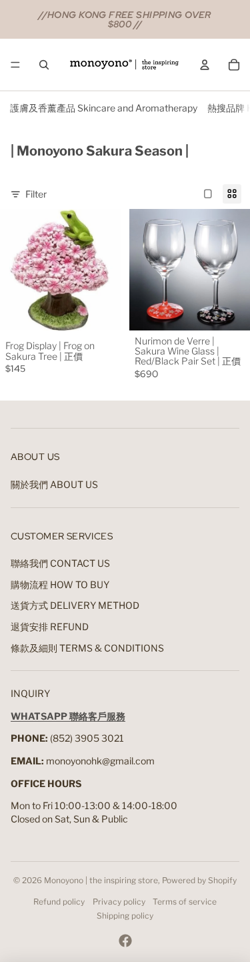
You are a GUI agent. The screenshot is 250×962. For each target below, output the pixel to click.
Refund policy (59, 902)
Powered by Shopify (199, 880)
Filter (36, 194)
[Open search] (44, 64)
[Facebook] (125, 941)
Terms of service (185, 902)
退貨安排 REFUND (50, 626)
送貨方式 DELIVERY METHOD (75, 605)
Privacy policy (119, 902)
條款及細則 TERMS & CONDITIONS (87, 648)
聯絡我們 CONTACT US (60, 563)
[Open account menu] (204, 64)
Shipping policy (125, 916)
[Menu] (15, 64)
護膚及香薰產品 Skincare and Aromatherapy (103, 107)
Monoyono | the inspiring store (101, 880)
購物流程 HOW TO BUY (60, 584)
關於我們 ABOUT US (54, 484)
